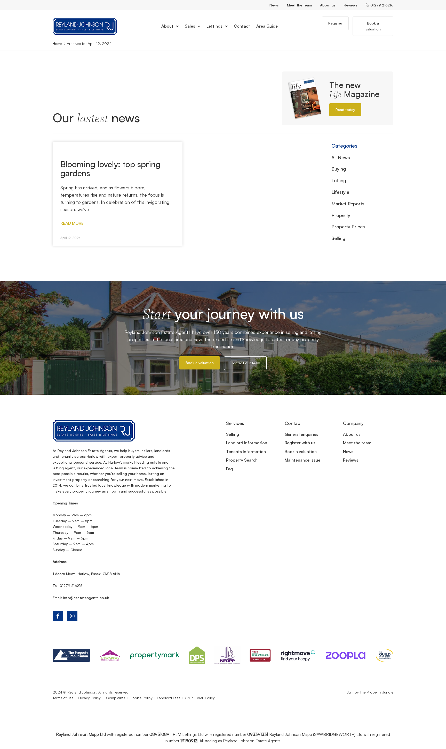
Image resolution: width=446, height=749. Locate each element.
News (274, 5)
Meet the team (299, 5)
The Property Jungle (376, 692)
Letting (338, 180)
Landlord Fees (168, 698)
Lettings (214, 26)
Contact (242, 26)
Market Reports (347, 203)
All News (340, 157)
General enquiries (301, 434)
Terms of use (63, 698)
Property (340, 215)
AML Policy (206, 698)
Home (57, 43)
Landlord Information (246, 442)
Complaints (115, 698)
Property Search (242, 460)
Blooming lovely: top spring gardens (110, 168)
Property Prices (348, 226)
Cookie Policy (141, 698)
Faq (229, 468)
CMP (189, 698)
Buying (338, 169)
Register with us (300, 442)
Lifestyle (340, 192)
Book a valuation (301, 451)
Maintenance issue (302, 460)
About (167, 26)
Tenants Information (246, 451)
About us (328, 5)
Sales (190, 26)
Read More (72, 223)
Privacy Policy (90, 698)
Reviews (350, 5)
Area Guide (267, 26)
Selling (338, 238)
